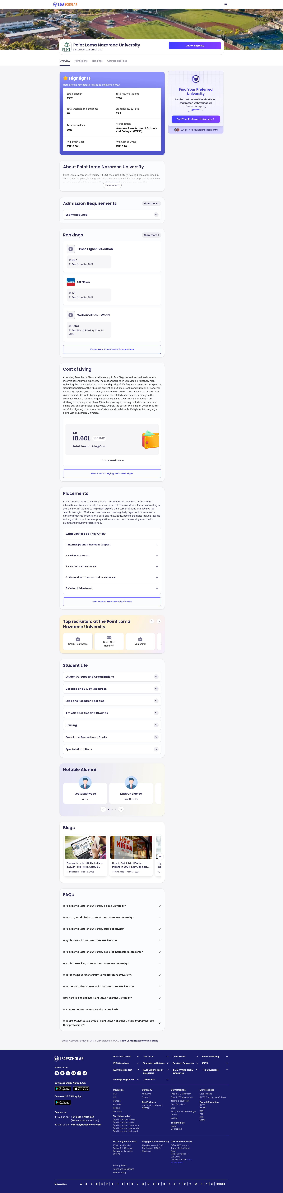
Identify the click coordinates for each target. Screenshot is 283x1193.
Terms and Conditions (123, 1169)
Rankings (97, 60)
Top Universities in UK (123, 1122)
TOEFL (203, 1108)
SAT (201, 1111)
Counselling (176, 1129)
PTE (201, 1114)
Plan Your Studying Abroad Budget (112, 473)
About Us (146, 1093)
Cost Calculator (178, 1104)
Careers (145, 1097)
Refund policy (119, 1172)
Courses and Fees (117, 60)
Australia (117, 1104)
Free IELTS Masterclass (182, 1097)
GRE (202, 1117)
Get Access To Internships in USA (112, 601)
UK (114, 1097)
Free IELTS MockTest (181, 1093)
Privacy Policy (120, 1165)
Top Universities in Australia (126, 1128)
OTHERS (220, 1184)
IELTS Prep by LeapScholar (213, 1097)
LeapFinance (206, 1093)
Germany (117, 1111)
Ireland (116, 1108)
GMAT (202, 1120)
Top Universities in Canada (126, 1125)
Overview (65, 60)
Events (174, 1118)
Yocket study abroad (152, 1105)
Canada (117, 1100)
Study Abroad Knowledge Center (183, 1113)
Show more (150, 203)
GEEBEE (145, 1108)
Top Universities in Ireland (125, 1131)
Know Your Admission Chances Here (112, 349)
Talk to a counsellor (180, 1100)
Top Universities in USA (124, 1119)
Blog (173, 1108)
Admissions (81, 60)
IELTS (173, 1126)
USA (115, 1093)
